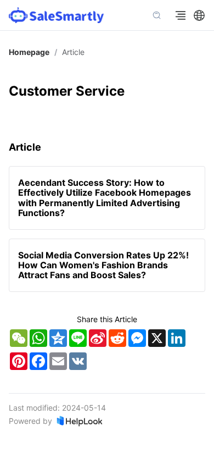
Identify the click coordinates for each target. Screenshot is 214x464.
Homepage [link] (29, 52)
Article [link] (73, 52)
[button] (199, 15)
